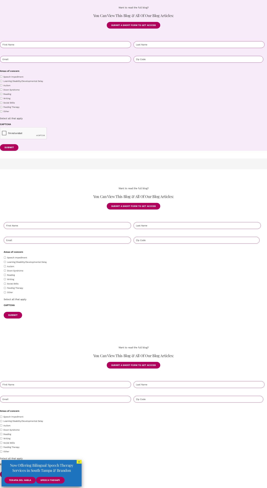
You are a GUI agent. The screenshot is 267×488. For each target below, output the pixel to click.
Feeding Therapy (11, 107)
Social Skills (9, 103)
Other (6, 111)
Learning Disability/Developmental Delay (23, 81)
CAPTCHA (5, 124)
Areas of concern (11, 71)
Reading (7, 94)
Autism (7, 85)
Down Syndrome (11, 90)
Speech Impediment (13, 77)
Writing (6, 98)
